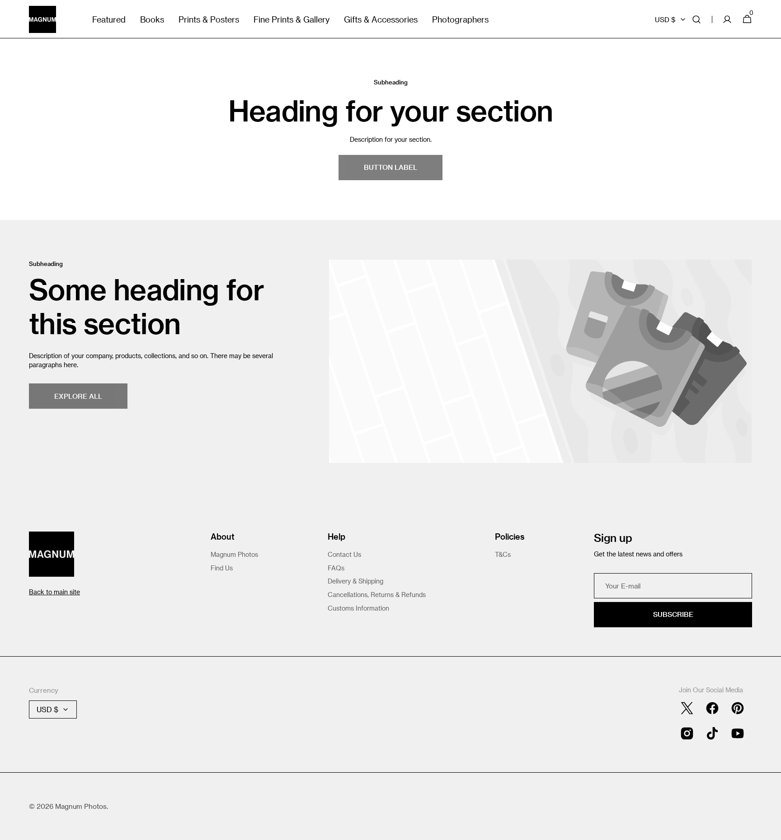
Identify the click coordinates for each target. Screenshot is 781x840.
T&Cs (503, 554)
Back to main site (54, 592)
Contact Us (344, 554)
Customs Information (358, 608)
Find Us (222, 568)
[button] (696, 19)
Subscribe (673, 614)
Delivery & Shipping (355, 581)
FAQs (336, 568)
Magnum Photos (234, 554)
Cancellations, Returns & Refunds (377, 594)
